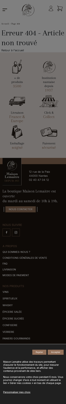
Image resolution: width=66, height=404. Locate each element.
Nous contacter (20, 209)
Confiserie (10, 325)
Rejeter (39, 352)
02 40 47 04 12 (39, 180)
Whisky (8, 305)
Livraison (9, 269)
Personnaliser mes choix (16, 392)
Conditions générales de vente (25, 257)
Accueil (5, 23)
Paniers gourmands (16, 338)
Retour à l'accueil (12, 50)
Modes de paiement (16, 275)
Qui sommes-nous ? (16, 252)
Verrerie (8, 331)
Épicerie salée (12, 311)
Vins (6, 292)
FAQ (5, 263)
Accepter (55, 352)
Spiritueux (10, 298)
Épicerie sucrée (13, 318)
